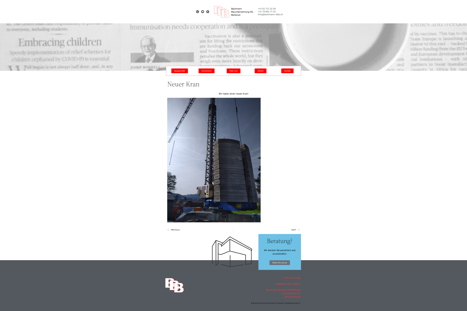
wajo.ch (297, 303)
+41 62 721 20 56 (267, 8)
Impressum (280, 303)
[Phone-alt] (197, 11)
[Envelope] (202, 11)
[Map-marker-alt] (207, 11)
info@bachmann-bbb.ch (270, 14)
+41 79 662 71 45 (267, 11)
